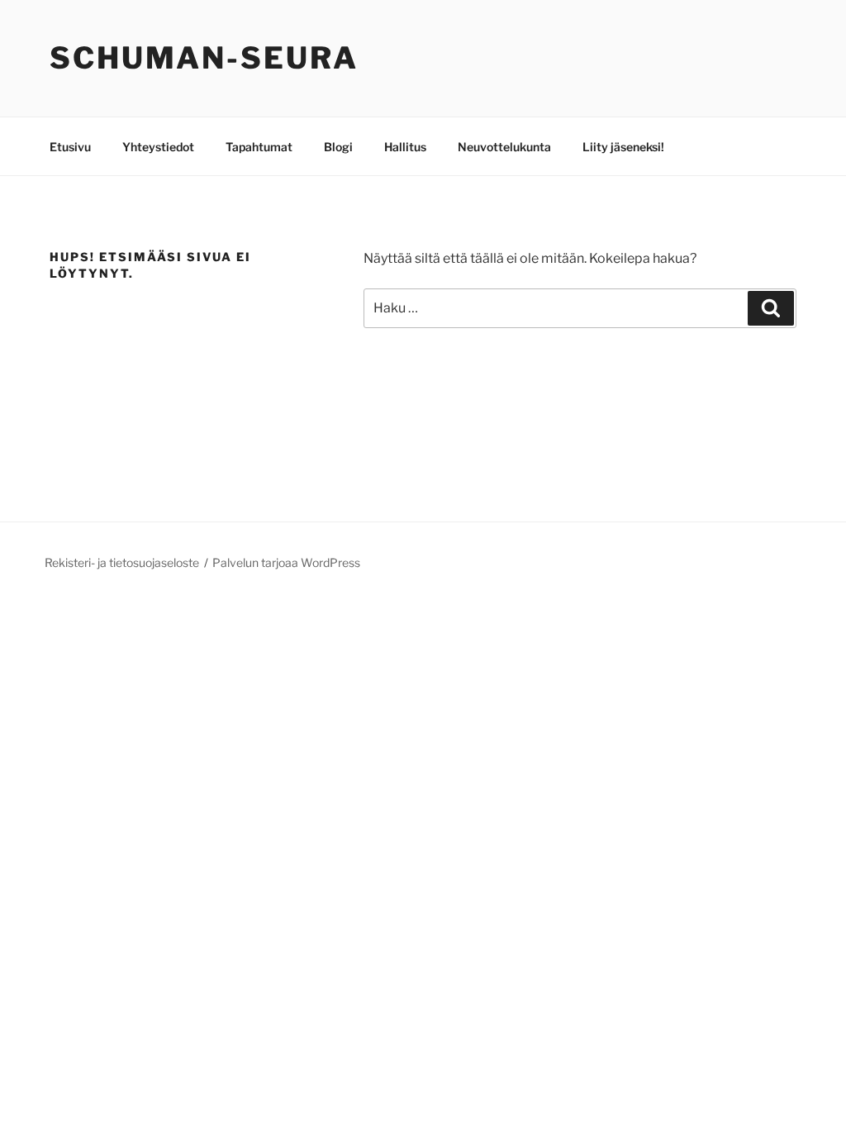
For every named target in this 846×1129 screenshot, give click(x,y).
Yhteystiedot (158, 147)
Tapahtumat (259, 147)
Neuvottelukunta (504, 147)
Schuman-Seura (204, 58)
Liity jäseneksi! (623, 147)
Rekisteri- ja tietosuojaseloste (122, 562)
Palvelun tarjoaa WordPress (286, 562)
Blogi (338, 147)
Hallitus (405, 147)
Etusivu (70, 147)
